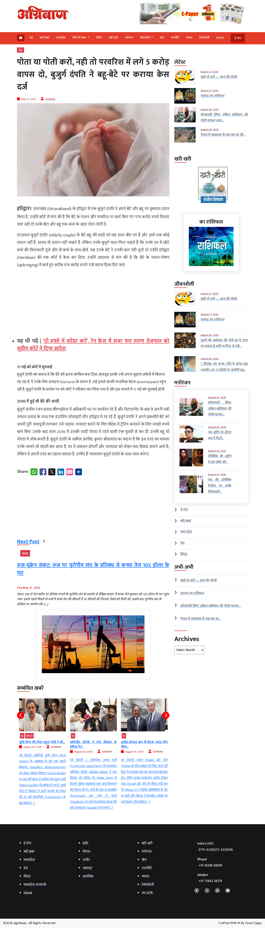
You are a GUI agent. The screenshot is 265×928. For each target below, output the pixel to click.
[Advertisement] (93, 301)
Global (220, 37)
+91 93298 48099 (210, 865)
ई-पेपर (237, 38)
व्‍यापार (189, 37)
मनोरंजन (129, 37)
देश (31, 37)
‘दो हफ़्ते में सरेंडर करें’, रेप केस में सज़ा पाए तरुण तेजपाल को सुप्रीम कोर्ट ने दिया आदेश (93, 345)
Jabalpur (209, 878)
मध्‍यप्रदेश (61, 37)
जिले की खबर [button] (79, 37)
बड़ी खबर (44, 37)
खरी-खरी (113, 37)
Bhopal (209, 862)
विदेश (99, 37)
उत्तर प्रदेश (127, 736)
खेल (162, 37)
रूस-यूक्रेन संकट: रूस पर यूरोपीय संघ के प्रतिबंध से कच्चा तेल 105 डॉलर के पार (93, 569)
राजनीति (175, 37)
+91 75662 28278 (210, 881)
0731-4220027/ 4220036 (216, 850)
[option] (42, 754)
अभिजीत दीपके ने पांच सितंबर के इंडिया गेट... (42, 744)
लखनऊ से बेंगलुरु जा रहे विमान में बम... (144, 744)
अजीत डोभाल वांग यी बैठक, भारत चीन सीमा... (93, 744)
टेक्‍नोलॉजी (204, 37)
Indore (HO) (215, 847)
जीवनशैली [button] (145, 37)
